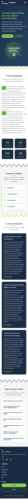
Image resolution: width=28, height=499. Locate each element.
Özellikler (4, 472)
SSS (3, 477)
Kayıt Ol (14, 489)
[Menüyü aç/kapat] (24, 2)
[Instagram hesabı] (6, 459)
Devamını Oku (8, 276)
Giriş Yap (14, 485)
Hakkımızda (5, 469)
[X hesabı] (3, 459)
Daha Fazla (19, 36)
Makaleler (4, 474)
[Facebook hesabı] (10, 459)
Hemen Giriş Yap (7, 36)
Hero (3, 466)
